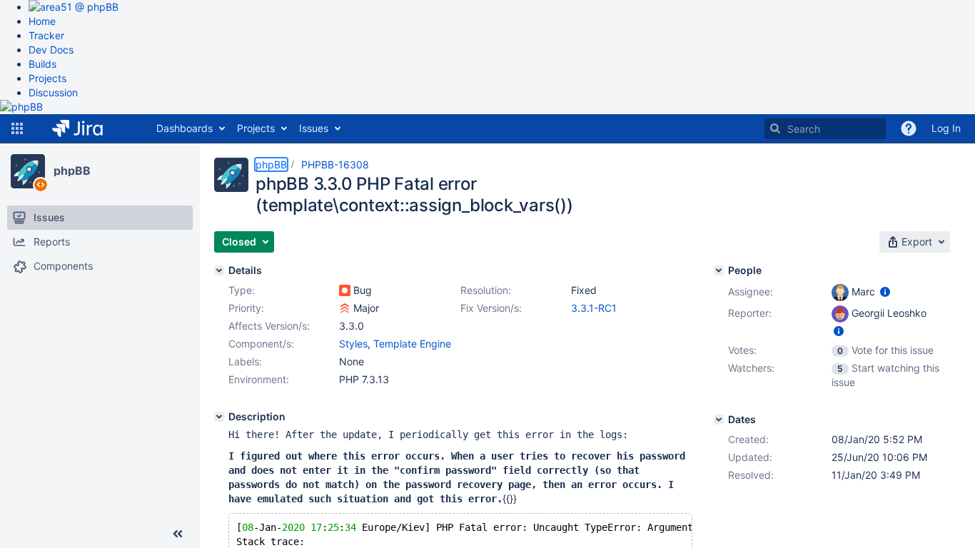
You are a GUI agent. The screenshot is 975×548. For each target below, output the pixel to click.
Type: (241, 290)
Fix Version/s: (491, 308)
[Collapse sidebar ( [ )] (178, 533)
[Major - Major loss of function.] (344, 308)
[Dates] (719, 420)
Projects (47, 78)
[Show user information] (885, 291)
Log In (946, 128)
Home (42, 21)
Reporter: (750, 313)
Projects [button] (256, 128)
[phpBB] (28, 171)
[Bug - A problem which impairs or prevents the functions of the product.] (344, 290)
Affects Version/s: (269, 326)
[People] (719, 270)
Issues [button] (313, 128)
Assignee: (750, 291)
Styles (353, 344)
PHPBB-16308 (335, 164)
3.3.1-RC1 (594, 308)
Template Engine (412, 344)
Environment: (258, 379)
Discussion (53, 92)
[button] (17, 128)
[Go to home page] (88, 128)
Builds (42, 64)
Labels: (245, 361)
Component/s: (261, 344)
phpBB (72, 170)
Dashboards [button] (184, 128)
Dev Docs (51, 50)
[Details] (219, 270)
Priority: (246, 308)
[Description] (219, 417)
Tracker (46, 35)
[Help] (908, 128)
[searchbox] (825, 128)
